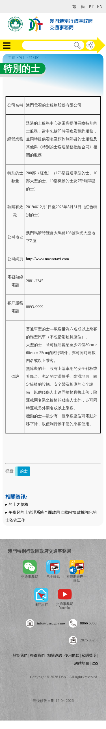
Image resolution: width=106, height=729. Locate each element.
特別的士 (36, 58)
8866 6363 (88, 623)
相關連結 (54, 655)
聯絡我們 (37, 655)
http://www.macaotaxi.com (47, 259)
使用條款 (71, 655)
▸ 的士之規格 (16, 504)
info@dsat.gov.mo (51, 623)
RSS (95, 663)
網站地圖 (81, 663)
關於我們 (20, 655)
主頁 (11, 58)
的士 (22, 58)
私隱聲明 (89, 655)
